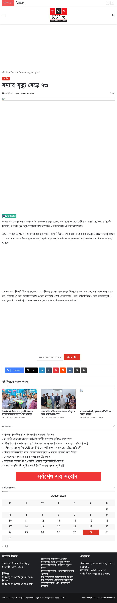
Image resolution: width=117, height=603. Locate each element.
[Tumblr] (49, 370)
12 (42, 520)
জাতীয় (15, 72)
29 (90, 532)
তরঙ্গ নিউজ (8, 93)
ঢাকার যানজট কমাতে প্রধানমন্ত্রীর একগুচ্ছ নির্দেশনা (29, 434)
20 (58, 526)
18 (26, 526)
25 (26, 532)
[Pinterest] (56, 370)
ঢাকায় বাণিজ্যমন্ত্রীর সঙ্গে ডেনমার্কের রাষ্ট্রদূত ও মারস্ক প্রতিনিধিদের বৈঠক (58, 412)
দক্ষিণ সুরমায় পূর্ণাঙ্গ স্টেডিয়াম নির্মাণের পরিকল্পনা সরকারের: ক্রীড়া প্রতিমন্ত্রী (42, 448)
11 (26, 520)
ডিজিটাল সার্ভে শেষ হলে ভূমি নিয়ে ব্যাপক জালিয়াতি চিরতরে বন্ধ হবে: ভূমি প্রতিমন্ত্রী (17, 412)
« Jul (5, 546)
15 (90, 520)
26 (42, 532)
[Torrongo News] (58, 15)
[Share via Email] (77, 370)
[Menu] (3, 16)
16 (106, 520)
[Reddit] (63, 370)
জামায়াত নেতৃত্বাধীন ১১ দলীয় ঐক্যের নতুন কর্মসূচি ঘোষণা (33, 461)
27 (58, 532)
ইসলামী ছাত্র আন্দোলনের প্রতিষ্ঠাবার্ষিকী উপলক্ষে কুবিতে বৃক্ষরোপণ (38, 439)
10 (10, 520)
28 (74, 532)
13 (58, 520)
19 (42, 526)
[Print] (84, 370)
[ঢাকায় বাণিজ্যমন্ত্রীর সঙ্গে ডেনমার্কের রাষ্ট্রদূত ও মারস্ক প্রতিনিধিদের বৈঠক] (58, 399)
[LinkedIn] (42, 370)
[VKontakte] (70, 370)
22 (90, 526)
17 (10, 526)
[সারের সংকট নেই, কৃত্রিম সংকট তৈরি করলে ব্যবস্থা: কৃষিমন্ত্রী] (97, 399)
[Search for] (113, 16)
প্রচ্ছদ (8, 72)
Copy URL (72, 357)
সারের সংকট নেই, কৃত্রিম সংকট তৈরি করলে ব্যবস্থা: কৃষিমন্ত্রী (34, 465)
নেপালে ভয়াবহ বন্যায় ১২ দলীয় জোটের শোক (27, 456)
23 (106, 526)
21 (74, 526)
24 (10, 532)
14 (74, 520)
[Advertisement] (58, 46)
